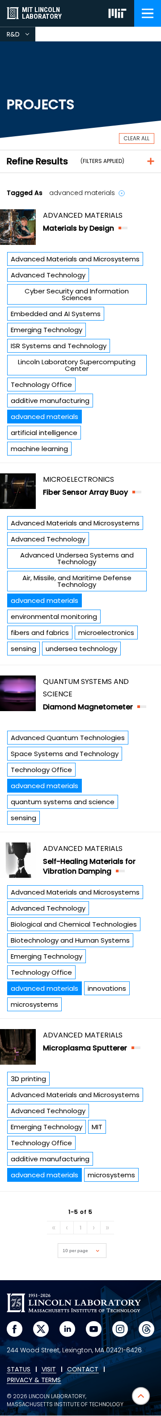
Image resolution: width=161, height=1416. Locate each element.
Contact (82, 1369)
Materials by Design (78, 228)
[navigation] (147, 13)
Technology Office (41, 384)
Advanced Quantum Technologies (68, 737)
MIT (97, 1126)
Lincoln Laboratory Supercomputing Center (77, 365)
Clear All (136, 138)
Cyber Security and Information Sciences (77, 294)
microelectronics (106, 632)
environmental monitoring (54, 616)
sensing (23, 648)
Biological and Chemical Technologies (74, 924)
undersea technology (81, 648)
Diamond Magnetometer (88, 707)
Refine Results (37, 161)
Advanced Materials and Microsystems (75, 259)
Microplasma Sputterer (85, 1048)
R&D (21, 35)
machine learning (39, 448)
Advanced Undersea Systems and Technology (77, 558)
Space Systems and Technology (65, 753)
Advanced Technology (48, 275)
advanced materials (44, 416)
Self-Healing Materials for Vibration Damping (89, 866)
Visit (49, 1369)
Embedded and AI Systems (56, 313)
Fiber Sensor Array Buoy (85, 492)
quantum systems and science (62, 801)
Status (18, 1369)
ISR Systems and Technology (58, 345)
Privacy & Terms (34, 1380)
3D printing (28, 1078)
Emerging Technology (46, 329)
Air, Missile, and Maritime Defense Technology (76, 581)
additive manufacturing (50, 400)
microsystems (34, 1004)
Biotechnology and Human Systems (70, 940)
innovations (107, 988)
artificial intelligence (44, 432)
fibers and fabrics (40, 632)
